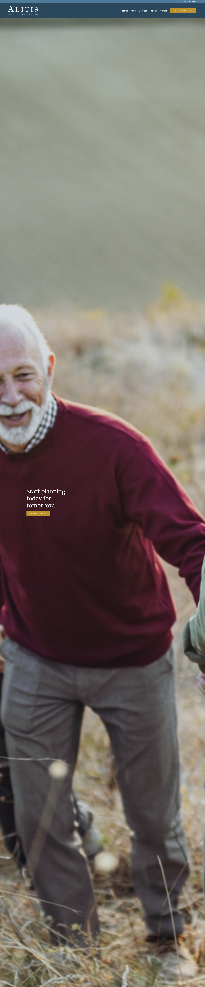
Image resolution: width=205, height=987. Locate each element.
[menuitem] (125, 10)
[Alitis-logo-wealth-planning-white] (23, 10)
